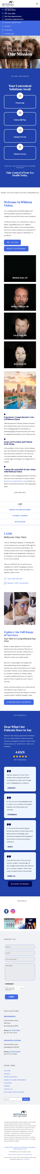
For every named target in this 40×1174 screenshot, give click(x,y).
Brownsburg (10, 1016)
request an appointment (16, 249)
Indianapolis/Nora (12, 1040)
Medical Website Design (14, 1154)
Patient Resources (10, 1077)
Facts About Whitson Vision (14, 1092)
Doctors (7, 1071)
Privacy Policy (9, 1147)
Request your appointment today (15, 481)
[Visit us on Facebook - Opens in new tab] (6, 911)
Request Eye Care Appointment (15, 1080)
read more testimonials (20, 884)
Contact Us (8, 1089)
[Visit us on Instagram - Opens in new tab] (13, 911)
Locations (7, 1083)
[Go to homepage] (7, 4)
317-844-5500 (26, 1159)
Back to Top (23, 1149)
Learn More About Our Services (19, 702)
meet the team (12, 242)
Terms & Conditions (20, 1147)
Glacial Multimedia (27, 1154)
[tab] (20, 504)
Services (7, 1074)
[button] (37, 4)
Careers (7, 1086)
